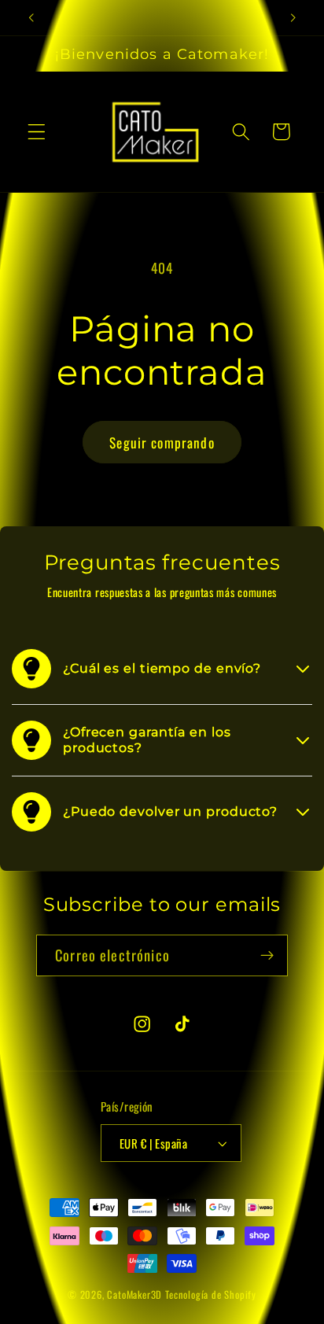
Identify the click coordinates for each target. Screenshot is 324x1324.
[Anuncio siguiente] (293, 18)
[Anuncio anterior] (30, 18)
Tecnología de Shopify (210, 1294)
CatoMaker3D (134, 1294)
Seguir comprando (161, 442)
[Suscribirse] (267, 956)
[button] (37, 132)
